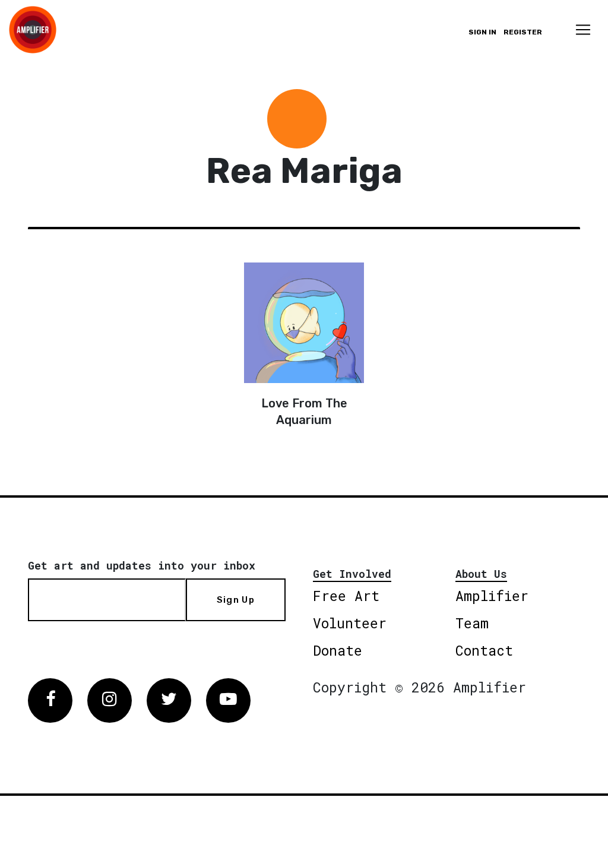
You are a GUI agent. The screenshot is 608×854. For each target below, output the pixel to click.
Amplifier (491, 596)
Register (523, 32)
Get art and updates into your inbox (141, 565)
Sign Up (236, 599)
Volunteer (350, 623)
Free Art (346, 596)
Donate (337, 650)
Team (472, 623)
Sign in (482, 32)
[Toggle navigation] (583, 29)
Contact (484, 650)
